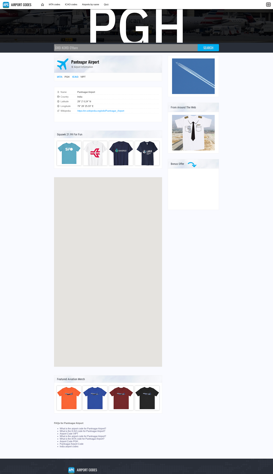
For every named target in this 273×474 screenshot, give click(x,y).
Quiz (106, 4)
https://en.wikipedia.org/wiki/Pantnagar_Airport (100, 111)
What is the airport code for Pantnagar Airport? (83, 428)
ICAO (75, 77)
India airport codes (69, 446)
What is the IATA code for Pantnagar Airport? (82, 439)
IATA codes (54, 4)
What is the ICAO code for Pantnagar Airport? (82, 431)
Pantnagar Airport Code (71, 444)
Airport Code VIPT (69, 433)
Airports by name (90, 4)
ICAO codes (71, 4)
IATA (59, 77)
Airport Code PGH (69, 441)
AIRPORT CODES (20, 4)
